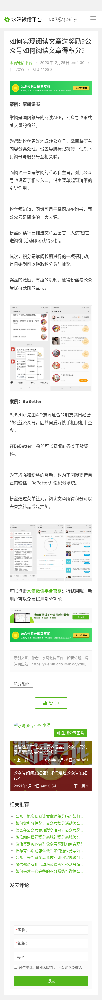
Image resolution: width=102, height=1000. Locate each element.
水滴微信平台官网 (44, 591)
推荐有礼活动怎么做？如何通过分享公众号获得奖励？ (50, 850)
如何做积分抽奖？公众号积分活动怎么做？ (50, 823)
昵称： (22, 930)
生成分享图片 (72, 733)
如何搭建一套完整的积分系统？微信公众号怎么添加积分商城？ (50, 871)
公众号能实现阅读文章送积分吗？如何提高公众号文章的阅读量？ (50, 816)
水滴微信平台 (21, 62)
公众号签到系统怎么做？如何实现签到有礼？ (50, 857)
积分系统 (21, 683)
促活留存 (17, 69)
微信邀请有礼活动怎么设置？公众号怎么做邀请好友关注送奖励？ (50, 864)
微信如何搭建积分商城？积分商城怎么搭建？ (50, 837)
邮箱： (22, 943)
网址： (22, 956)
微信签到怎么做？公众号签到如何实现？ (50, 843)
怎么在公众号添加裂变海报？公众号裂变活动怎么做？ (50, 830)
